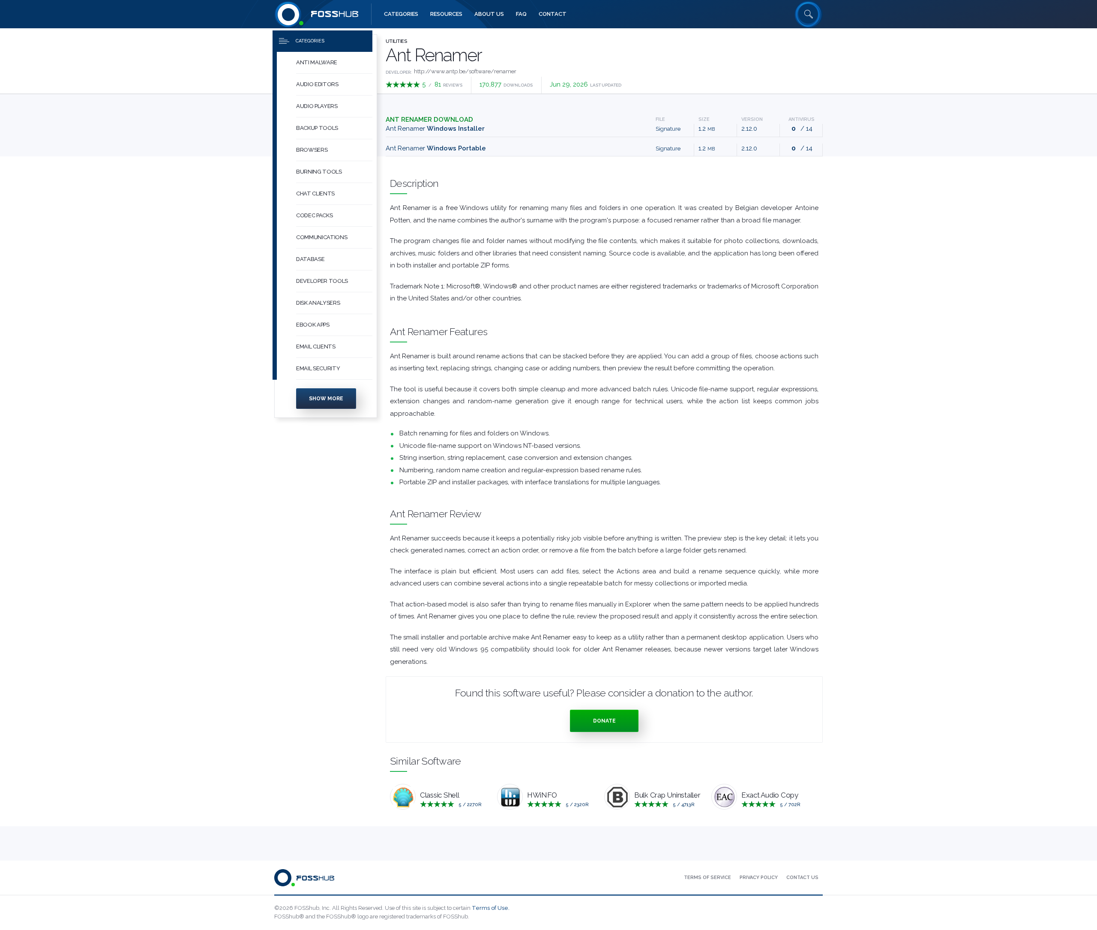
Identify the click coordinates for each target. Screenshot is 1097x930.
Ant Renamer (435, 128)
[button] (334, 63)
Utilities (396, 41)
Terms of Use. (491, 908)
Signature (668, 129)
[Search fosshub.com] (808, 14)
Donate (604, 721)
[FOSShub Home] (288, 14)
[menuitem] (326, 63)
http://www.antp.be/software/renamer (465, 71)
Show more (326, 399)
